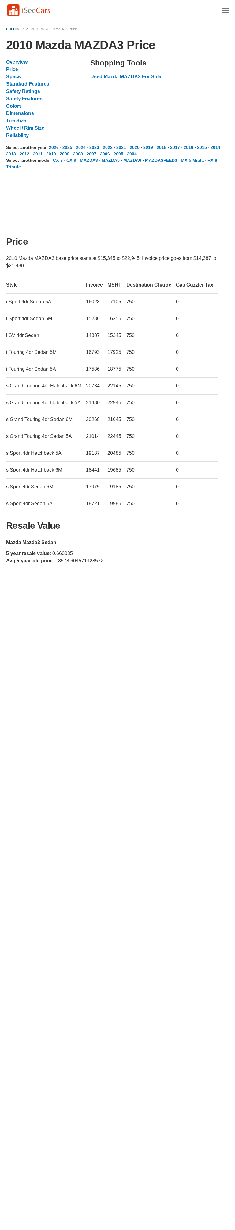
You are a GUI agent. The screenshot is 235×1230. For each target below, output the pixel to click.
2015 (202, 147)
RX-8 (212, 160)
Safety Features (24, 98)
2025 (67, 147)
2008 (78, 153)
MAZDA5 (111, 160)
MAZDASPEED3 (161, 160)
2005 (118, 153)
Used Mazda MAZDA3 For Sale (125, 76)
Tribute (13, 166)
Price (12, 69)
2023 (94, 147)
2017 (175, 147)
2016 (188, 147)
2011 (38, 153)
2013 (11, 153)
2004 (132, 153)
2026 (54, 147)
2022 (108, 147)
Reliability (17, 135)
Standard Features (27, 84)
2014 (215, 147)
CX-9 (71, 160)
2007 (91, 153)
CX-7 (58, 160)
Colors (14, 106)
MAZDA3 (89, 160)
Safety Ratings (23, 91)
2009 (64, 153)
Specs (13, 76)
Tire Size (16, 120)
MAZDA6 (132, 160)
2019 (148, 147)
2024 (81, 147)
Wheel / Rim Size (25, 128)
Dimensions (20, 113)
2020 (135, 147)
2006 (105, 153)
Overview (17, 62)
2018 (161, 147)
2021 (121, 147)
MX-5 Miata (192, 160)
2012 (24, 153)
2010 (51, 153)
